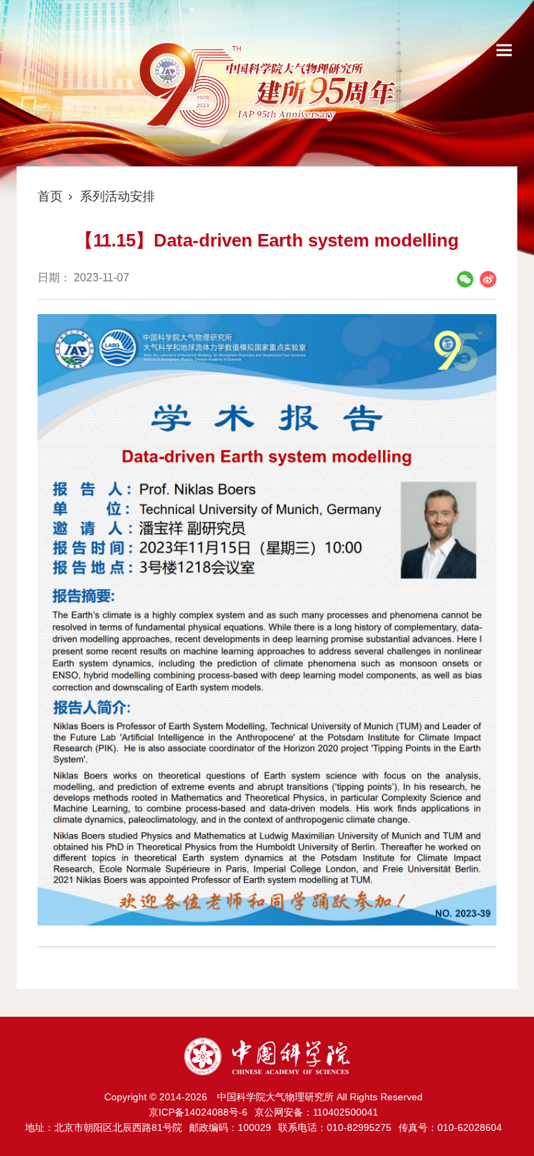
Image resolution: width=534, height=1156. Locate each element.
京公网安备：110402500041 (316, 1112)
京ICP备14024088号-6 (198, 1112)
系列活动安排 (117, 196)
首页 (50, 196)
